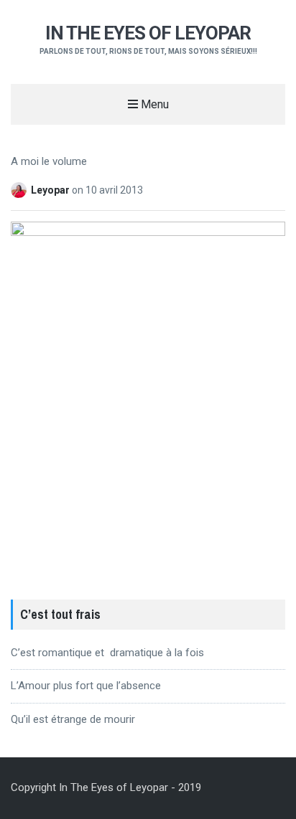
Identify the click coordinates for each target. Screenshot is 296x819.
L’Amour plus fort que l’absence (86, 685)
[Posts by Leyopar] (21, 190)
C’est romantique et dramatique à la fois (107, 652)
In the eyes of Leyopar (148, 33)
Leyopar (51, 190)
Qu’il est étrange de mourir (73, 719)
